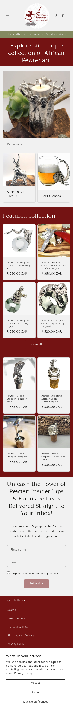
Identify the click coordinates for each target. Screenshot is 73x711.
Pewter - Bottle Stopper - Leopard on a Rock (53, 456)
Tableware (14, 144)
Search (11, 610)
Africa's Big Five (16, 194)
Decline (35, 692)
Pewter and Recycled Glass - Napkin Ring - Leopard (53, 323)
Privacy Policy (15, 644)
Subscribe (36, 583)
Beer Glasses (51, 196)
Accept (35, 682)
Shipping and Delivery (20, 635)
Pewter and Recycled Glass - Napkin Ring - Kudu (19, 265)
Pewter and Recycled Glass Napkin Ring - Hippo (18, 323)
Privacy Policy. (23, 673)
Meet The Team (16, 618)
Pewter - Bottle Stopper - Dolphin (17, 455)
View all (36, 344)
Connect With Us (17, 627)
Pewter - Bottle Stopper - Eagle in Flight (17, 398)
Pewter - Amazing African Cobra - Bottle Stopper (51, 398)
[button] (7, 15)
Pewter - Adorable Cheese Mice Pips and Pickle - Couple (53, 265)
